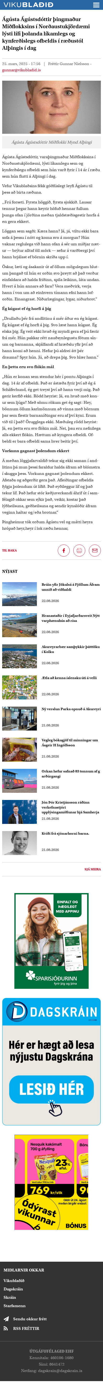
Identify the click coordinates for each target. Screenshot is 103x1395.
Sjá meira (93, 869)
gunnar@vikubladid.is (21, 70)
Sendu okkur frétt (30, 1319)
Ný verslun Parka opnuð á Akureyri (71, 709)
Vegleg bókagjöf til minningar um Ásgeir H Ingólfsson (70, 742)
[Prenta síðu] (79, 551)
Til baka (9, 550)
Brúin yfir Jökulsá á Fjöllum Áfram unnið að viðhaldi (71, 587)
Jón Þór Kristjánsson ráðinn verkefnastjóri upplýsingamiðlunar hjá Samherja (70, 807)
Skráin (10, 1297)
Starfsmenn (15, 1305)
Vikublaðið (14, 1280)
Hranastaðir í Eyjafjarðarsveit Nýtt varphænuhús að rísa (71, 618)
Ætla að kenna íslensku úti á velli (69, 678)
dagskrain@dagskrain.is (60, 1370)
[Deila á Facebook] (64, 551)
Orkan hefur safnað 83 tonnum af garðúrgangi (71, 773)
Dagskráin (13, 1289)
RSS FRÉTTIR (26, 1328)
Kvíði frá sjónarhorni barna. (65, 833)
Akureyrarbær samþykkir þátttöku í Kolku (71, 649)
